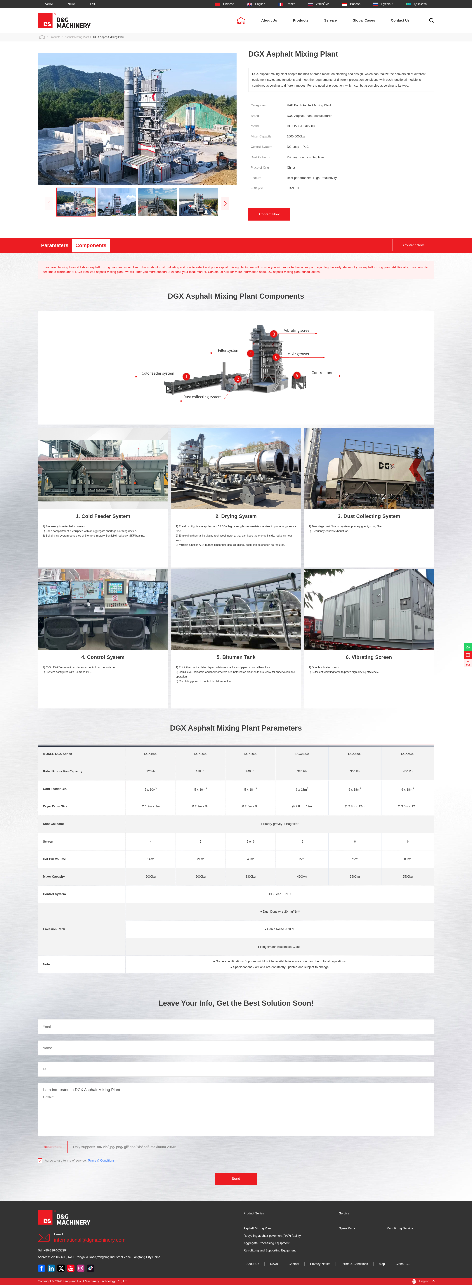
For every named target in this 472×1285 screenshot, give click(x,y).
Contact (294, 1264)
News (274, 1264)
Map (382, 1264)
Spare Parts (347, 1228)
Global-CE (402, 1264)
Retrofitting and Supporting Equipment (270, 1250)
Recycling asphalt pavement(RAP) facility (272, 1235)
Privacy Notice (320, 1264)
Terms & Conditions (101, 1160)
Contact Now (269, 214)
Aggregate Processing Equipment (266, 1243)
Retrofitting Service (400, 1228)
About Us (253, 1264)
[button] (225, 203)
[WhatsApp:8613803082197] (468, 647)
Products (54, 37)
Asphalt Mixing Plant (77, 37)
